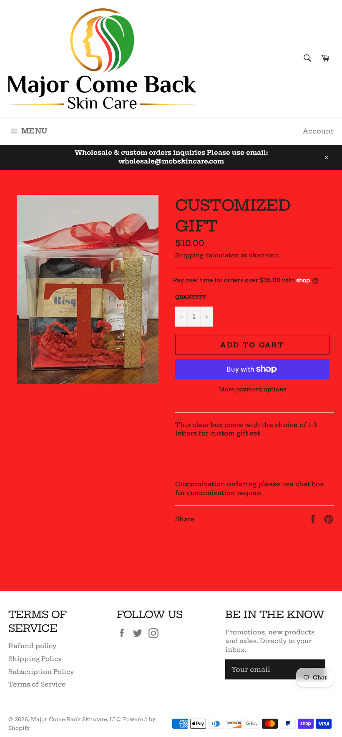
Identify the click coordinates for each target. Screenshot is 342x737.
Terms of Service (37, 684)
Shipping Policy (35, 659)
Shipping (189, 255)
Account (318, 131)
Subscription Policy (41, 672)
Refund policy (32, 646)
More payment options (252, 389)
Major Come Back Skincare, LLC (75, 719)
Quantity (190, 297)
